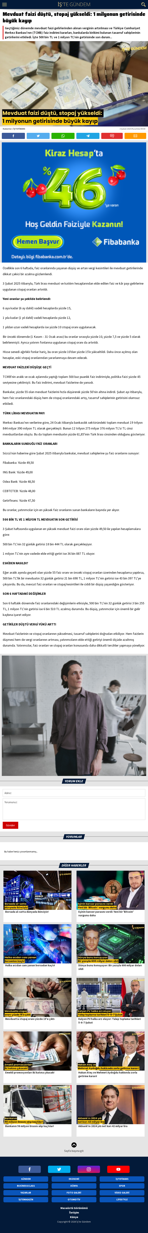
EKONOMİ (74, 1178)
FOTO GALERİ (74, 1192)
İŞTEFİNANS (122, 1178)
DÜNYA (74, 1185)
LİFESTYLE (122, 1199)
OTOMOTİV (74, 1199)
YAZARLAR (26, 1192)
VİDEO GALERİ (122, 1192)
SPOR (122, 1185)
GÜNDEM (26, 1178)
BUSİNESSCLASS (26, 1185)
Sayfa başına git (74, 1151)
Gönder (10, 825)
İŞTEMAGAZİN (26, 1199)
